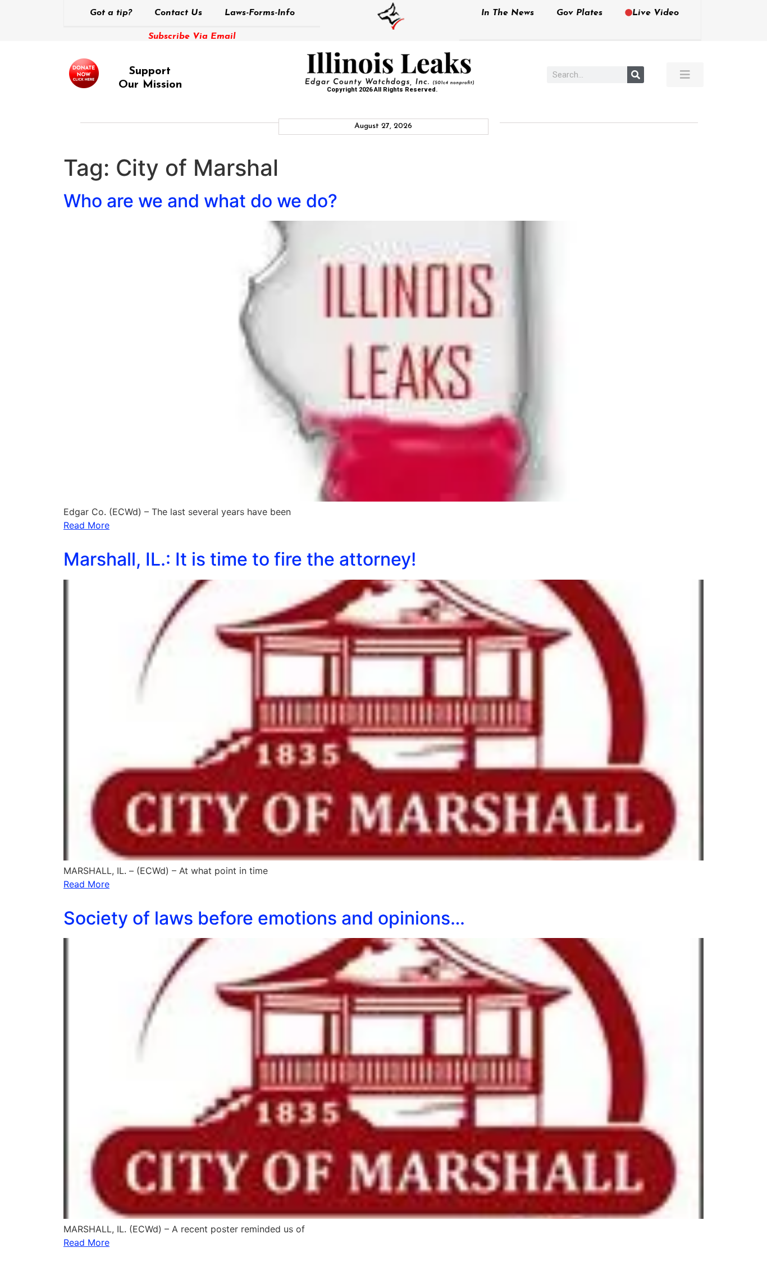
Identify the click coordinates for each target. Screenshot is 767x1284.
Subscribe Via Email (192, 36)
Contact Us (178, 12)
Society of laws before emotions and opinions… (264, 918)
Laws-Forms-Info (260, 12)
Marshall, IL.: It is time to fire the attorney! (239, 559)
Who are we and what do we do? (200, 201)
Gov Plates (579, 12)
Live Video (655, 12)
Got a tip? (111, 12)
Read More (86, 525)
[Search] (635, 74)
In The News (507, 12)
